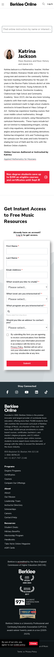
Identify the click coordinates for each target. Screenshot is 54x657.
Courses (8, 479)
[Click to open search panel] (43, 4)
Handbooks (9, 539)
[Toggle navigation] (2, 4)
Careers (8, 513)
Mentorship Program (13, 535)
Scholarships (10, 509)
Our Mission (9, 496)
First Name (11, 246)
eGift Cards (9, 547)
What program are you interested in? (25, 305)
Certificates (9, 474)
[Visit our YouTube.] (27, 392)
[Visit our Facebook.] (7, 392)
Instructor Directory (13, 505)
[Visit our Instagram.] (17, 392)
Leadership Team (12, 501)
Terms (19, 651)
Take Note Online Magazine (17, 543)
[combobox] (27, 310)
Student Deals (11, 527)
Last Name (11, 258)
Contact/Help (10, 517)
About (7, 492)
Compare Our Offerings (14, 483)
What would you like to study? (22, 282)
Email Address (13, 270)
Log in (19, 235)
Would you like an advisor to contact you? (25, 321)
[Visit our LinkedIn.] (37, 392)
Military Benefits (12, 531)
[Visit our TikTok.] (46, 392)
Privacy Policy (31, 651)
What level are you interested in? (23, 294)
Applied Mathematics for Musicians (20, 159)
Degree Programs (12, 470)
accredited (22, 561)
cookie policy (19, 644)
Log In (50, 4)
